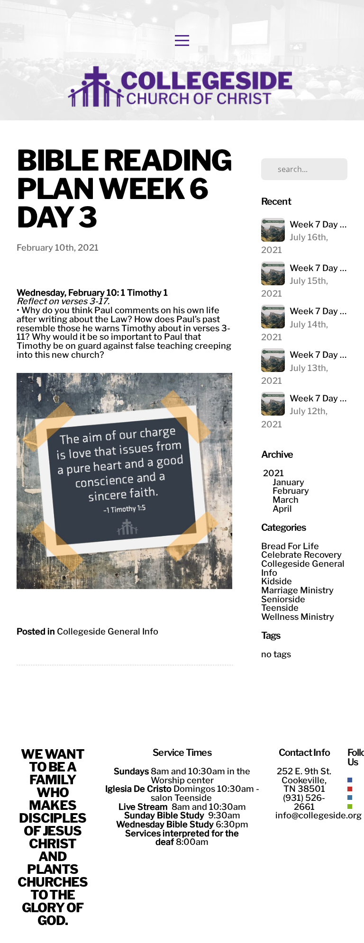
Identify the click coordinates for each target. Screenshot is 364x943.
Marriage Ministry (297, 590)
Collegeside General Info (107, 631)
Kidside (276, 581)
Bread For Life (290, 546)
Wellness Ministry (297, 616)
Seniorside (283, 599)
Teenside (280, 607)
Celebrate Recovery (301, 554)
